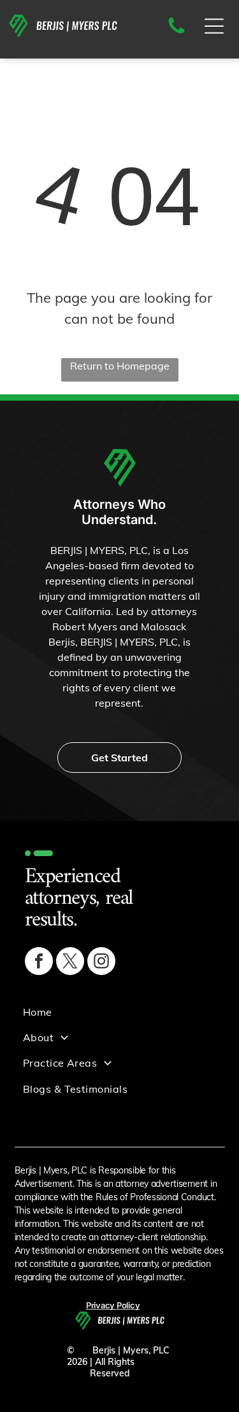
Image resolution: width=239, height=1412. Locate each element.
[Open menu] (214, 26)
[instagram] (101, 962)
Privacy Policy (113, 1305)
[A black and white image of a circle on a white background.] (176, 32)
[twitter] (70, 962)
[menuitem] (123, 1011)
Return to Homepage (120, 365)
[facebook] (39, 962)
